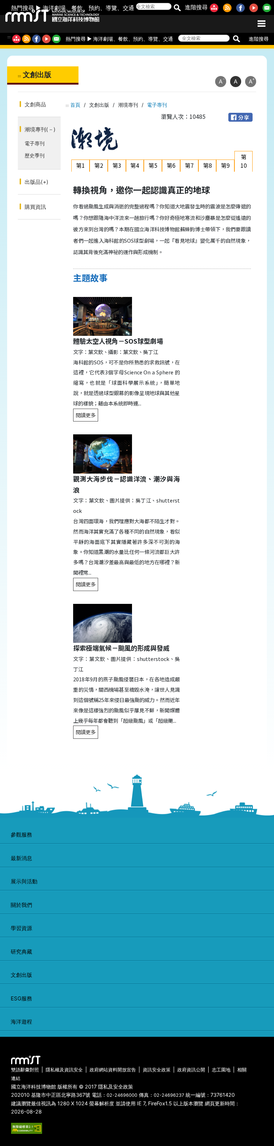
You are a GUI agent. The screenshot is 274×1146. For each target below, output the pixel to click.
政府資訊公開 (191, 1069)
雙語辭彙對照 (25, 1069)
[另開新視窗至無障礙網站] (26, 1128)
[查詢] (177, 7)
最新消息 (21, 858)
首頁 (75, 105)
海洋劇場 (54, 7)
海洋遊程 (21, 1021)
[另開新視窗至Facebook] (242, 7)
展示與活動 (24, 881)
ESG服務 (21, 998)
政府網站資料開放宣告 (113, 1069)
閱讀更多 (86, 415)
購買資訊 (35, 206)
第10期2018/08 (245, 169)
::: (9, 37)
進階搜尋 (196, 7)
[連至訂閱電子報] (268, 7)
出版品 (37, 181)
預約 (94, 7)
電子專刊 (35, 143)
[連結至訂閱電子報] (56, 39)
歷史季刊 (35, 155)
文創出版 (21, 974)
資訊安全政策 (157, 1069)
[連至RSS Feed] (228, 7)
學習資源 (21, 928)
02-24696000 (122, 1095)
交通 (128, 7)
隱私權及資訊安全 (64, 1069)
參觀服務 (21, 834)
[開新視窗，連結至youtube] (46, 39)
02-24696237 (169, 1095)
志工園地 (221, 1069)
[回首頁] (45, 14)
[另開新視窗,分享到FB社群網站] (240, 116)
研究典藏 (21, 951)
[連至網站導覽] (215, 7)
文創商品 (35, 104)
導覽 (111, 7)
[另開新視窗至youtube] (255, 7)
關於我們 (21, 905)
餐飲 (77, 7)
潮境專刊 (40, 129)
